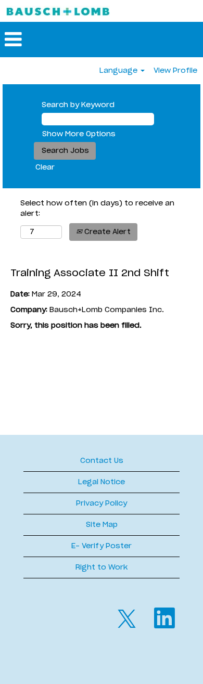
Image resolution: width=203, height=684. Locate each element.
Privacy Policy (101, 503)
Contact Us (101, 460)
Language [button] (119, 70)
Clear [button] (45, 167)
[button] (101, 39)
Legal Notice (101, 482)
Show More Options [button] (79, 134)
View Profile (175, 70)
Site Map (102, 524)
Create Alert (106, 232)
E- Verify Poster (101, 546)
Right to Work (101, 567)
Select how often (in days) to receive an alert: (97, 208)
